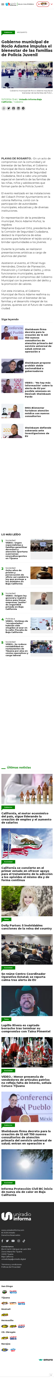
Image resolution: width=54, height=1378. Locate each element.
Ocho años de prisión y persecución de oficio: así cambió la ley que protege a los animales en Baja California (17, 577)
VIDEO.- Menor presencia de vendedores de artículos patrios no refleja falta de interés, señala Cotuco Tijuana (26, 1081)
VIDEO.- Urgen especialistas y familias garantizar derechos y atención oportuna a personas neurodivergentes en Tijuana (17, 550)
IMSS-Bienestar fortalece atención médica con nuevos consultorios (37, 412)
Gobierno (8, 32)
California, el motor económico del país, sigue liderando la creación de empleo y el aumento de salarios (26, 818)
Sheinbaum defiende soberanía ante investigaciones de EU (38, 431)
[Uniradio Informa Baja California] (20, 4)
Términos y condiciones (11, 1264)
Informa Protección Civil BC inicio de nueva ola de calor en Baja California (27, 1192)
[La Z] (21, 1326)
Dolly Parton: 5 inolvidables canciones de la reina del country (26, 927)
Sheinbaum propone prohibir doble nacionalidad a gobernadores (38, 367)
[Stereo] (4, 1326)
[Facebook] (13, 108)
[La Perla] (13, 1350)
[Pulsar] (13, 1292)
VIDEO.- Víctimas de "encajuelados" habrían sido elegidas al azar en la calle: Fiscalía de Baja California (17, 627)
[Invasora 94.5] (4, 1303)
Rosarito (22, 32)
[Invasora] (4, 1292)
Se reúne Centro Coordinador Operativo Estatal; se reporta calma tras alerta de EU (23, 977)
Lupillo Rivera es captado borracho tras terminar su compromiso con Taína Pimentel (25, 1028)
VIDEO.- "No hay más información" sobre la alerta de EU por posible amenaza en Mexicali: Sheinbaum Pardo (39, 389)
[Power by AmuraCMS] (46, 1360)
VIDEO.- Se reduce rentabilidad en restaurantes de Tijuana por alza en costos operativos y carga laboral (17, 650)
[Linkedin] (18, 108)
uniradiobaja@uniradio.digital (13, 1259)
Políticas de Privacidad (10, 1267)
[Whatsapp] (3, 108)
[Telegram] (23, 108)
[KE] (4, 1349)
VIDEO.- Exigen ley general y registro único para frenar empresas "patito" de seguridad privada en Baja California (16, 602)
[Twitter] (8, 108)
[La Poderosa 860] (13, 1303)
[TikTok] (24, 1241)
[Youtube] (13, 1241)
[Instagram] (18, 1241)
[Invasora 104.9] (4, 1314)
